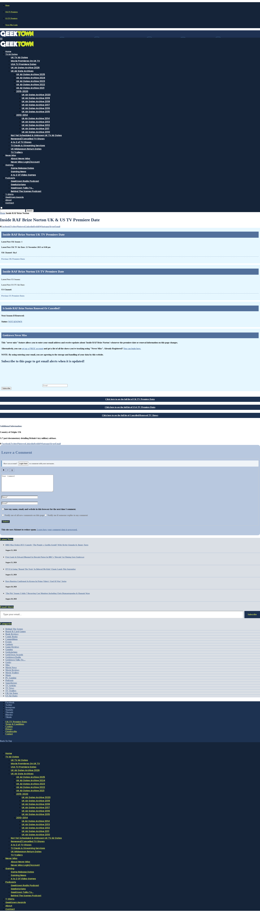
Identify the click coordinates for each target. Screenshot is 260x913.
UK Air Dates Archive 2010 (36, 132)
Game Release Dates (22, 168)
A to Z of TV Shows (21, 142)
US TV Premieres (11, 18)
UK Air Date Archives (22, 71)
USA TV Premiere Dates (23, 64)
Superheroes (11, 683)
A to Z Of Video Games (23, 174)
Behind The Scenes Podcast (26, 191)
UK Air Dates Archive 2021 (30, 88)
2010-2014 (22, 115)
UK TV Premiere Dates (16, 722)
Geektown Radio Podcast (25, 181)
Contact (9, 203)
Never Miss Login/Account (25, 161)
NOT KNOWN (15, 321)
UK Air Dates (11, 693)
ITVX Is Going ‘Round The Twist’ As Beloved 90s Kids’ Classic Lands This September (40, 569)
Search (29, 211)
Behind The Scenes (14, 629)
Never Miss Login (11, 25)
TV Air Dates (11, 54)
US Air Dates (11, 696)
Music (8, 675)
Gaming (9, 165)
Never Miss (10, 155)
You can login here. (132, 348)
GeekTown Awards (14, 654)
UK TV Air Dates (19, 57)
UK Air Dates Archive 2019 (36, 98)
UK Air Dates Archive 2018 (36, 101)
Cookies (9, 726)
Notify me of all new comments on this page (24, 515)
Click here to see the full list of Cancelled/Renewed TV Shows (130, 415)
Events (8, 642)
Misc (7, 665)
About (8, 200)
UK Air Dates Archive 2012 (36, 125)
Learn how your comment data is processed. (57, 529)
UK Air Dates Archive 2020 (36, 94)
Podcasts (10, 178)
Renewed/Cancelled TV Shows (28, 138)
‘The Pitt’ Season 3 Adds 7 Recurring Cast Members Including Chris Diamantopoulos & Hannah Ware (47, 593)
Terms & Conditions (14, 724)
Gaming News (18, 171)
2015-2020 (22, 91)
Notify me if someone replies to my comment (67, 515)
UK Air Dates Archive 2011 (35, 128)
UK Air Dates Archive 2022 (30, 84)
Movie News (11, 667)
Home (7, 5)
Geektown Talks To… (22, 187)
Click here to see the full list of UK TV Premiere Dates (130, 399)
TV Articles (10, 685)
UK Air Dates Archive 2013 (36, 121)
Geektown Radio (13, 657)
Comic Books (11, 636)
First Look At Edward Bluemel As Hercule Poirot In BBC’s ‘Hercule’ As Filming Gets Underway (44, 557)
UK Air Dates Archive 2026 (25, 67)
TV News (9, 688)
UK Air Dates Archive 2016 (36, 108)
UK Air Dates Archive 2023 (30, 81)
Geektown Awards (14, 197)
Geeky (8, 662)
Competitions (11, 639)
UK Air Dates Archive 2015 (36, 111)
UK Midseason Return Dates (26, 148)
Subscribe (6, 388)
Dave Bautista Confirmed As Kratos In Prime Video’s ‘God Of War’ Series (35, 581)
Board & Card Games (15, 631)
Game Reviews (12, 647)
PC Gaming (10, 678)
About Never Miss (20, 158)
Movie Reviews (12, 670)
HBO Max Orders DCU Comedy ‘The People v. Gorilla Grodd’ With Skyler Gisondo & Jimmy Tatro (46, 545)
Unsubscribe (11, 731)
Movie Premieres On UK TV (25, 60)
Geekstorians (18, 184)
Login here (23, 464)
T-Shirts (9, 194)
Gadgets (9, 644)
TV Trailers (17, 152)
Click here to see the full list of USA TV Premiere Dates (130, 407)
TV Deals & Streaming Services (28, 145)
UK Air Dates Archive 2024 (30, 77)
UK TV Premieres (11, 12)
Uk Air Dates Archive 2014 (36, 118)
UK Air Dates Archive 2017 (36, 104)
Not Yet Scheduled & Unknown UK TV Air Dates (36, 135)
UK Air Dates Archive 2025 (30, 74)
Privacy (8, 729)
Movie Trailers (12, 673)
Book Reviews (11, 634)
